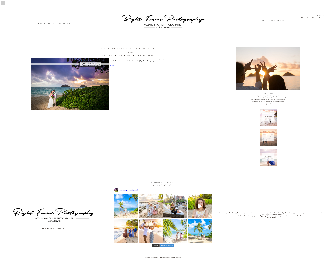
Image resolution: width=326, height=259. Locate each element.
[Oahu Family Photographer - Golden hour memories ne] (126, 231)
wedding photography (263, 216)
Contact (281, 20)
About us (67, 23)
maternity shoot (280, 216)
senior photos (288, 216)
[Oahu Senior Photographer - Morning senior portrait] (200, 206)
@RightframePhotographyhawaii (166, 185)
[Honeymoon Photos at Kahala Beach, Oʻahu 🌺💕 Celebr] (175, 231)
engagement (272, 216)
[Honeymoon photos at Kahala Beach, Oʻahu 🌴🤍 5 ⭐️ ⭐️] (126, 206)
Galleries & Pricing (52, 23)
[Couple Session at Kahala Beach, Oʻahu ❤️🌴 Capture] (200, 231)
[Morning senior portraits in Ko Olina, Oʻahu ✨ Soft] (175, 206)
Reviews (262, 20)
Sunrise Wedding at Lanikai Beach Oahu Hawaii (128, 55)
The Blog (271, 20)
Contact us (270, 217)
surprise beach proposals (251, 216)
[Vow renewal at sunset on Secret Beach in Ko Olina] (151, 206)
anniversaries (295, 216)
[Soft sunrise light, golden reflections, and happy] (151, 231)
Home (40, 23)
